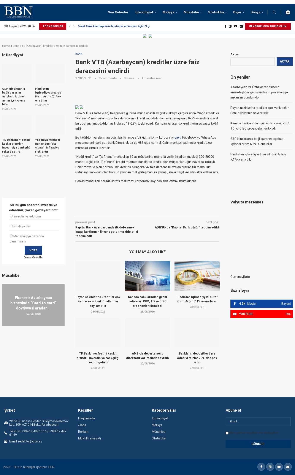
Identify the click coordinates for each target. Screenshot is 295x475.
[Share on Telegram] (162, 210)
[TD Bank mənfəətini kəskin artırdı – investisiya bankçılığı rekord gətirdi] (98, 333)
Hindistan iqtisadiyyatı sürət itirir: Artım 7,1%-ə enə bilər (48, 94)
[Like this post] (103, 210)
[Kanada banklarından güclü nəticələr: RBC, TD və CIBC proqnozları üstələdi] (147, 276)
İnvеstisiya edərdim (27, 216)
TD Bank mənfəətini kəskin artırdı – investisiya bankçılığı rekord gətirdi (98, 358)
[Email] (241, 26)
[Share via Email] (172, 210)
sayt (177, 137)
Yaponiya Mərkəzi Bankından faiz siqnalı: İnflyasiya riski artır (47, 145)
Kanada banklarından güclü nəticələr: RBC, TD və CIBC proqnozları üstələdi (147, 301)
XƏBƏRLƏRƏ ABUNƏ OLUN (269, 26)
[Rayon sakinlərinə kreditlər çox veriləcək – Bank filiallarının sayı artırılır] (98, 276)
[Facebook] (225, 26)
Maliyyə (168, 12)
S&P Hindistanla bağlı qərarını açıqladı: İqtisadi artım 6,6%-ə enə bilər (13, 96)
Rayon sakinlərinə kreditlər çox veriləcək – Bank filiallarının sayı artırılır (98, 301)
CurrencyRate (240, 277)
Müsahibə (191, 12)
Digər (237, 12)
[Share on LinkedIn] (133, 210)
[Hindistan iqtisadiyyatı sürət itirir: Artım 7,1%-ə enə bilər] (197, 276)
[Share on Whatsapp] (152, 210)
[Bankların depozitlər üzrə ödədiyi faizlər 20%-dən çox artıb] (197, 333)
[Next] (74, 26)
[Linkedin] (230, 26)
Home (6, 45)
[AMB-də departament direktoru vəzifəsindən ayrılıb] (147, 333)
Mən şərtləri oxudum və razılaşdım (253, 433)
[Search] (274, 12)
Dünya (255, 12)
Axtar (234, 54)
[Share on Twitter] (123, 210)
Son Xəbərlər (118, 12)
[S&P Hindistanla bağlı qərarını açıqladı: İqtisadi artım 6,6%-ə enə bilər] (17, 73)
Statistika (216, 12)
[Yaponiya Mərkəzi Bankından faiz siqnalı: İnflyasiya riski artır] (50, 124)
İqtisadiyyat (144, 12)
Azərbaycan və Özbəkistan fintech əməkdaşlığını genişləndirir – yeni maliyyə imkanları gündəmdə (259, 92)
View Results (33, 257)
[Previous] (69, 26)
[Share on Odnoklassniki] (143, 210)
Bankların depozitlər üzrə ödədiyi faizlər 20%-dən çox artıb (197, 358)
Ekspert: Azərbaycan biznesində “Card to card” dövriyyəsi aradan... (33, 302)
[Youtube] (235, 26)
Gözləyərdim (22, 226)
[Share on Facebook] (114, 210)
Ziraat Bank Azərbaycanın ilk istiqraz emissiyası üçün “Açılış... (116, 26)
